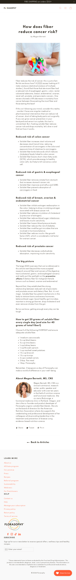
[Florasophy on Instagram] (12, 534)
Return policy (9, 513)
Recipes (7, 477)
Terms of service (10, 516)
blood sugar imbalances (48, 218)
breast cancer (40, 211)
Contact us (8, 498)
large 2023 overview (28, 266)
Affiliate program (11, 466)
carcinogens (51, 149)
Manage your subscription (14, 505)
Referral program (11, 481)
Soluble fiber (27, 294)
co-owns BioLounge (42, 398)
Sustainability (9, 484)
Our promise (9, 470)
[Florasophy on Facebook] (8, 534)
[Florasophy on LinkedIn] (19, 534)
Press (6, 473)
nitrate (42, 180)
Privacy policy (10, 509)
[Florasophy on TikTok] (15, 534)
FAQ (5, 502)
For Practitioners (11, 491)
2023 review (42, 83)
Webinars (8, 488)
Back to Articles (39, 442)
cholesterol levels (27, 154)
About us (7, 463)
